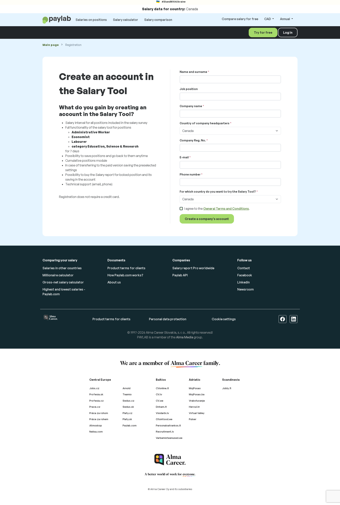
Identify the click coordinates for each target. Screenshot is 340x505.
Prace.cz (94, 406)
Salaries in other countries (62, 268)
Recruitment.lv (165, 431)
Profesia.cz (96, 400)
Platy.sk (127, 419)
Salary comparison (158, 20)
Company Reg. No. (193, 140)
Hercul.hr (194, 406)
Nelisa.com (96, 431)
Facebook (244, 275)
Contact (243, 268)
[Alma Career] (170, 459)
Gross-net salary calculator (63, 282)
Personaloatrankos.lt (168, 425)
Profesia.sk (96, 394)
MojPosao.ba (196, 394)
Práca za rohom (98, 413)
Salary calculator (125, 20)
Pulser (192, 419)
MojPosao (195, 388)
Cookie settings (224, 319)
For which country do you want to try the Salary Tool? (218, 191)
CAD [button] (268, 19)
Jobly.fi (226, 388)
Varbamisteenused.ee (169, 437)
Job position (189, 89)
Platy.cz (127, 413)
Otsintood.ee (164, 419)
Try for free (263, 32)
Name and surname (193, 71)
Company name (191, 106)
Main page (50, 44)
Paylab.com (130, 425)
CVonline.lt (162, 388)
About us (114, 282)
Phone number (190, 174)
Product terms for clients (126, 268)
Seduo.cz (128, 400)
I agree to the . (217, 209)
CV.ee (159, 400)
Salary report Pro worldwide (193, 268)
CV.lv (159, 394)
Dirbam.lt (161, 406)
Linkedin (243, 282)
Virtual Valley (196, 413)
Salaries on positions (91, 20)
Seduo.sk (128, 406)
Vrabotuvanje (197, 400)
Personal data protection (167, 319)
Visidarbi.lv (162, 413)
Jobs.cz (94, 388)
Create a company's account (207, 219)
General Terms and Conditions (226, 209)
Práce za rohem (98, 419)
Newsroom (245, 289)
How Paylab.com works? (125, 275)
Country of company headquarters (204, 123)
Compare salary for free (240, 19)
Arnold (126, 388)
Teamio (127, 394)
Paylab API (180, 275)
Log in (287, 32)
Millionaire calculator (58, 275)
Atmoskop (95, 425)
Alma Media (184, 337)
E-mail (184, 157)
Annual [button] (285, 19)
